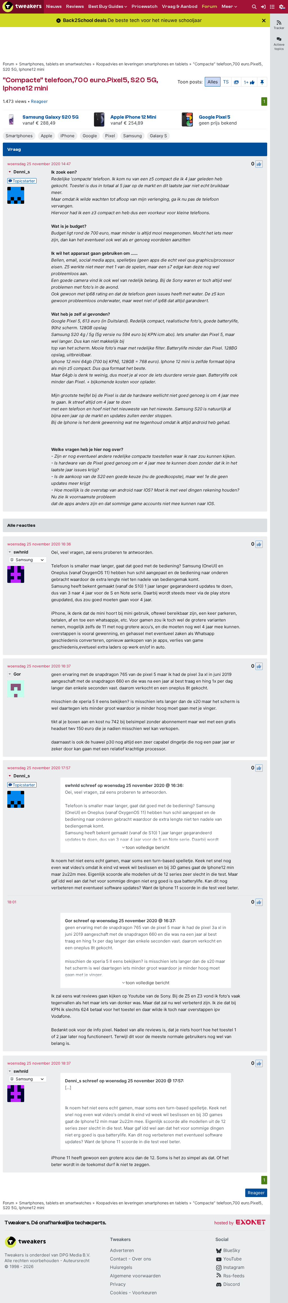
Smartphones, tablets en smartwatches (55, 63)
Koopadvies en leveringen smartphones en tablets (142, 63)
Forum (8, 63)
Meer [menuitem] (227, 6)
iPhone (67, 135)
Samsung (132, 135)
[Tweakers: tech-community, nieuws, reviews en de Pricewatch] (22, 7)
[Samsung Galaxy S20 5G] (11, 119)
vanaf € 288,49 (38, 123)
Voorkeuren (144, 1292)
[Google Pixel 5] (187, 119)
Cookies (118, 1292)
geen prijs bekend (218, 123)
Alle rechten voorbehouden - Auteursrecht (46, 1260)
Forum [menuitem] (209, 6)
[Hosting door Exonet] (240, 1223)
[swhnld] (15, 574)
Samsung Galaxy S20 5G (50, 117)
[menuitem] (254, 7)
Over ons (141, 1259)
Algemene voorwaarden (135, 1275)
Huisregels (121, 1267)
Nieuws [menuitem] (54, 6)
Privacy (118, 1284)
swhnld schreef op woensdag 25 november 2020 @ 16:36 (124, 785)
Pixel (110, 135)
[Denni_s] (15, 195)
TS (226, 82)
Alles (213, 82)
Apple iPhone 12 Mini (133, 117)
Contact (118, 1259)
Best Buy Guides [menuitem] (105, 6)
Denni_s (22, 171)
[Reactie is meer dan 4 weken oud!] (11, 902)
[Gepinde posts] (262, 81)
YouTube (232, 1259)
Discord (231, 1284)
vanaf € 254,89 (127, 123)
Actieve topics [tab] (279, 47)
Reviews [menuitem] (75, 6)
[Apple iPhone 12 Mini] (99, 119)
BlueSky (231, 1250)
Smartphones (19, 135)
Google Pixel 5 (214, 117)
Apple (46, 135)
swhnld (21, 552)
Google (90, 135)
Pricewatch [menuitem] (145, 6)
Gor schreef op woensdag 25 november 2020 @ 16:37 (120, 920)
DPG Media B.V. (74, 1255)
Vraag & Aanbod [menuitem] (179, 6)
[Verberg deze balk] (264, 20)
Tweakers (14, 1255)
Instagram (233, 1267)
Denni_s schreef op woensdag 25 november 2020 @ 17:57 (124, 1080)
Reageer (39, 101)
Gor (17, 674)
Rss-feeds (233, 1275)
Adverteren (122, 1250)
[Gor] (15, 688)
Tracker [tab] (279, 28)
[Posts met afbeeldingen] (236, 81)
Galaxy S (158, 135)
